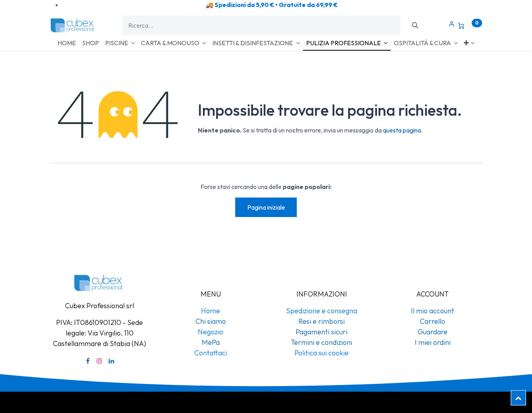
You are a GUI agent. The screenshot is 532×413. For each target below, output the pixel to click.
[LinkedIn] (111, 360)
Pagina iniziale (266, 207)
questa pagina (402, 130)
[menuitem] (67, 43)
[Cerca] (415, 25)
